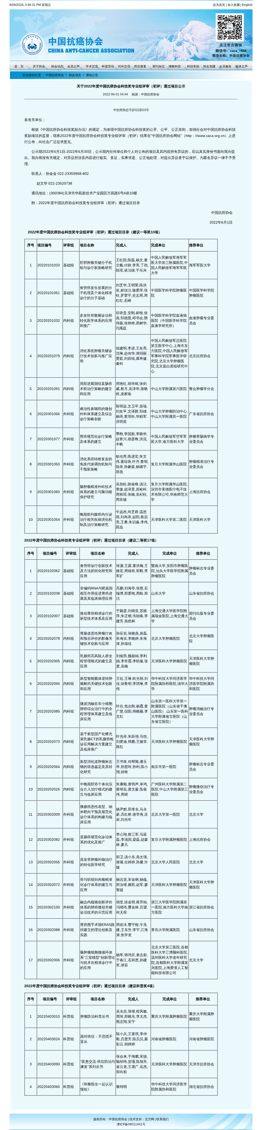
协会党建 (209, 66)
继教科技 (175, 66)
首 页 (19, 66)
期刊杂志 (158, 66)
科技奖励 (193, 66)
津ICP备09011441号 (131, 1124)
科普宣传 (108, 66)
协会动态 (57, 66)
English (247, 5)
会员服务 (225, 66)
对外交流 (124, 66)
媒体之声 (241, 66)
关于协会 (39, 66)
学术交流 (92, 66)
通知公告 (92, 75)
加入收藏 (233, 5)
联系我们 (162, 1119)
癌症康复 (140, 66)
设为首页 (219, 5)
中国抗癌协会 (55, 75)
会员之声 (73, 66)
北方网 (150, 1119)
